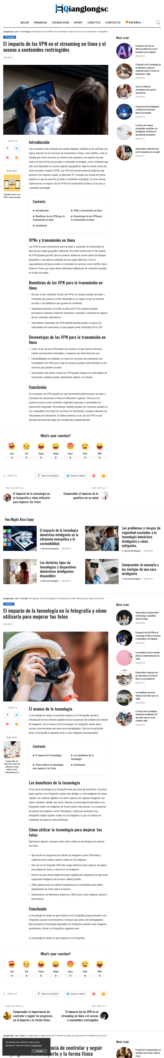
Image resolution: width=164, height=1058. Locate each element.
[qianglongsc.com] (82, 9)
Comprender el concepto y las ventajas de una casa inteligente (140, 569)
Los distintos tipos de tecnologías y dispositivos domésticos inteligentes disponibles (58, 569)
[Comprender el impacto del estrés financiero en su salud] (124, 152)
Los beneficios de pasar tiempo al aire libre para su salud (146, 695)
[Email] (16, 157)
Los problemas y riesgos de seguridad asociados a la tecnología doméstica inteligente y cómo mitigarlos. (141, 536)
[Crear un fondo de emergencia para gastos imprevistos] (124, 92)
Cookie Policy (36, 1045)
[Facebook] (7, 148)
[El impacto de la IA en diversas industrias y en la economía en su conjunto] (124, 51)
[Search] (158, 22)
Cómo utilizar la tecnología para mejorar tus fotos (48, 766)
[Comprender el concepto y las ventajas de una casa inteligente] (102, 571)
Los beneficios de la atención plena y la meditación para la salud (147, 655)
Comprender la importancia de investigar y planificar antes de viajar (147, 615)
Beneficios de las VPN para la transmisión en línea (49, 217)
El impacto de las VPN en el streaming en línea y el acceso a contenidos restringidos (147, 635)
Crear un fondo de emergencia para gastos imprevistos (145, 89)
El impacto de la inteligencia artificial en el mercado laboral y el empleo (147, 109)
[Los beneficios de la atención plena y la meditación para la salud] (124, 658)
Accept (39, 1051)
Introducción (42, 210)
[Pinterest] (7, 157)
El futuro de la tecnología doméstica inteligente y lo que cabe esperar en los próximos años (146, 716)
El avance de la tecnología (49, 755)
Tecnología (9, 37)
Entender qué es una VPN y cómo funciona (12, 195)
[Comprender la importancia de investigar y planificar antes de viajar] (124, 618)
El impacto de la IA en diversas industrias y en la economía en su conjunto (146, 49)
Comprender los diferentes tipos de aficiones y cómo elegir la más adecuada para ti (12, 767)
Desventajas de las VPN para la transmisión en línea (86, 217)
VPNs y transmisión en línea (88, 210)
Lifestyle (8, 604)
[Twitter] (16, 148)
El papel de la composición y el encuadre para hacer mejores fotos (148, 1053)
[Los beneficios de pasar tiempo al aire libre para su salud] (124, 698)
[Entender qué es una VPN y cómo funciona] (12, 183)
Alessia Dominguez (50, 549)
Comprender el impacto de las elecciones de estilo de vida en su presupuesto (146, 675)
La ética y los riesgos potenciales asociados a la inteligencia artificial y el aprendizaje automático (146, 130)
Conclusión (41, 225)
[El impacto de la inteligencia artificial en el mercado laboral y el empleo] (124, 112)
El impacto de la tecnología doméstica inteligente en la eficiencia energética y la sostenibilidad (59, 537)
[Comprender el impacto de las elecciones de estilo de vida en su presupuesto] (124, 678)
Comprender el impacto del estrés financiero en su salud (147, 150)
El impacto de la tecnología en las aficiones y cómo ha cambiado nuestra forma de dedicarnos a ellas (148, 69)
